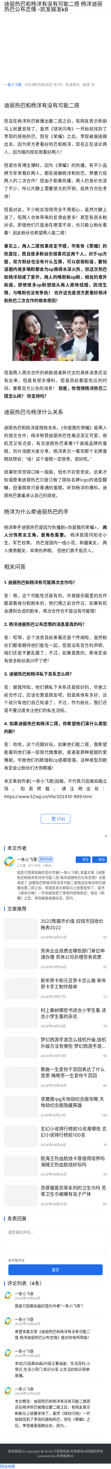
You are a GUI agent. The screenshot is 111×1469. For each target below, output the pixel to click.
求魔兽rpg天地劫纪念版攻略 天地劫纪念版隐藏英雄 (72, 1102)
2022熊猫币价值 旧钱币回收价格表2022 (72, 924)
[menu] (105, 6)
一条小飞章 (13, 84)
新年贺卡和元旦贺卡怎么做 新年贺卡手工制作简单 (73, 984)
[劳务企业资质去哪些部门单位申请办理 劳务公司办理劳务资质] (21, 958)
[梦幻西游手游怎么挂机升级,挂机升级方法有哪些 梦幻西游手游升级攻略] (21, 1047)
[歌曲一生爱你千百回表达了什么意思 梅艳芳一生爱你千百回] (21, 1077)
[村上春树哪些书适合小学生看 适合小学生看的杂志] (21, 1018)
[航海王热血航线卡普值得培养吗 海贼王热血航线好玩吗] (21, 1166)
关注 (85, 859)
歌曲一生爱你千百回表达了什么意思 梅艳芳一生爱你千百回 (73, 1072)
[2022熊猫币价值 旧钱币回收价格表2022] (21, 929)
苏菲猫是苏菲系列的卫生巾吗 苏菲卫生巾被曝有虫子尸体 (73, 1191)
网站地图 (7, 1466)
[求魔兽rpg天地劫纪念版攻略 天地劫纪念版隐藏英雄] (21, 1106)
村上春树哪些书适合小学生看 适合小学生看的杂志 (73, 1013)
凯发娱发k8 (65, 1456)
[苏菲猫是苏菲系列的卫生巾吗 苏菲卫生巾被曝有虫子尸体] (21, 1195)
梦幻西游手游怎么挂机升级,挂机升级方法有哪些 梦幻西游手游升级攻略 (73, 1043)
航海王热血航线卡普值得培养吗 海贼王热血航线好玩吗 (73, 1161)
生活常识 (72, 84)
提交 (55, 1269)
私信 (102, 859)
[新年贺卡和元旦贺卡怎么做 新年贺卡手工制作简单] (21, 988)
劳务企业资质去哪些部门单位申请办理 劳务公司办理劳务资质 (73, 954)
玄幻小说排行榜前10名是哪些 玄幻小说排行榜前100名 (74, 1132)
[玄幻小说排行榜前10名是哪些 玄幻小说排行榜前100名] (21, 1136)
